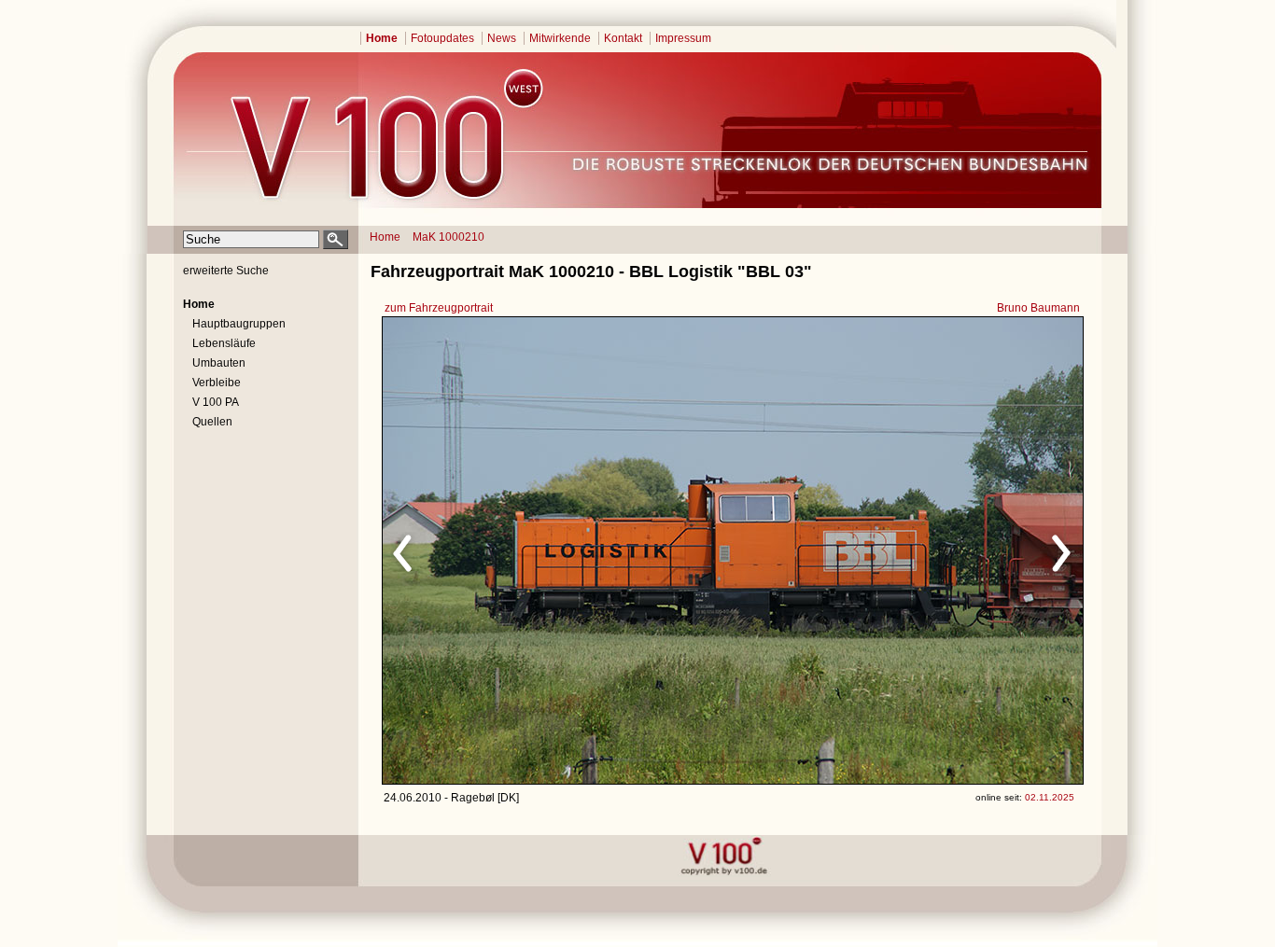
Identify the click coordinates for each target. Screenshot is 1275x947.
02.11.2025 (1049, 797)
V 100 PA (215, 402)
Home (382, 38)
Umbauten (218, 362)
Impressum (683, 38)
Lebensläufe (224, 343)
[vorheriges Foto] (561, 550)
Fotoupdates (442, 38)
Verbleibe (216, 382)
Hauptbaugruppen (239, 323)
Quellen (212, 421)
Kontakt (623, 38)
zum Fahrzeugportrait (439, 307)
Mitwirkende (560, 38)
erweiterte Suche (226, 270)
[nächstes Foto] (897, 550)
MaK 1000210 (448, 237)
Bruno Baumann (1038, 307)
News (501, 38)
